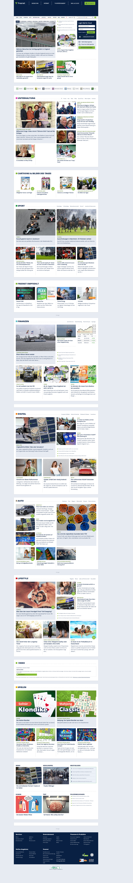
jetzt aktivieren (21, 674)
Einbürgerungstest (47, 838)
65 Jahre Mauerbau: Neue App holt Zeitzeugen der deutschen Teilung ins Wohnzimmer (72, 455)
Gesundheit (93, 578)
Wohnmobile (79, 501)
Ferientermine (19, 840)
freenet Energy (19, 857)
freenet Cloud (73, 838)
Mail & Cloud (75, 3)
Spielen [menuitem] (54, 17)
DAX (79, 338)
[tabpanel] (35, 39)
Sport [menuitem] (20, 17)
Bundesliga (59, 206)
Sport (21, 205)
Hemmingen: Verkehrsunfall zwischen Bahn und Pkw (80, 796)
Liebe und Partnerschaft (84, 578)
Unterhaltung (26, 98)
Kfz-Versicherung (74, 844)
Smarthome (93, 414)
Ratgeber (72, 578)
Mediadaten (59, 855)
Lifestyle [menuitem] (44, 17)
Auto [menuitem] (30, 17)
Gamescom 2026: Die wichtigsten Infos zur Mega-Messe (67, 451)
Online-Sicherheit (88, 837)
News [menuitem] (17, 17)
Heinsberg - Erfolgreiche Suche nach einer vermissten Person (82, 805)
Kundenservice (46, 852)
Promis (64, 98)
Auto (21, 500)
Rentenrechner (87, 842)
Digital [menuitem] (49, 17)
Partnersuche (32, 840)
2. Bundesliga (66, 206)
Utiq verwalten (46, 861)
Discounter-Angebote (75, 837)
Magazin (73, 501)
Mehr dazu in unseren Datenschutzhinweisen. (81, 677)
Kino (69, 98)
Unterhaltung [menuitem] (36, 17)
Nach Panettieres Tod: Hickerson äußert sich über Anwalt (66, 25)
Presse (58, 853)
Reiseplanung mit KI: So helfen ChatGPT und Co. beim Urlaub (68, 448)
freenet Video (32, 852)
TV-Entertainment (60, 3)
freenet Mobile (32, 853)
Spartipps (94, 321)
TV (61, 98)
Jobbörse (31, 837)
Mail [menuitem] (59, 17)
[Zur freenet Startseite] (20, 3)
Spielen (22, 687)
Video (72, 98)
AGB (44, 862)
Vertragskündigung (60, 859)
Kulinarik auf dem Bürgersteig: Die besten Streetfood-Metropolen (68, 617)
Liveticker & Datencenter (90, 206)
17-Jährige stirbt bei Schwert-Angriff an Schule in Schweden (66, 22)
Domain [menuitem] (63, 17)
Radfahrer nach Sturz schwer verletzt (78, 798)
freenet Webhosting (74, 842)
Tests (69, 501)
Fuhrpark (85, 501)
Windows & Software (84, 414)
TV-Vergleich (86, 844)
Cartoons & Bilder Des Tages (34, 173)
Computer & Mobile (65, 414)
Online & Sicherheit (75, 414)
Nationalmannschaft (74, 206)
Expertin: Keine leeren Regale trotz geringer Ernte (66, 352)
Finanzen (23, 321)
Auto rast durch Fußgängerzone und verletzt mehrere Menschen (83, 768)
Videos (57, 838)
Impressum (45, 855)
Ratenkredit (86, 838)
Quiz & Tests (80, 98)
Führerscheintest (92, 501)
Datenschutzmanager (48, 859)
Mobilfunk (35, 3)
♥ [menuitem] (66, 17)
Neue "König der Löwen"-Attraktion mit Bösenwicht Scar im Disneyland (69, 615)
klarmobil (31, 855)
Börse (17, 837)
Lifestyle (23, 578)
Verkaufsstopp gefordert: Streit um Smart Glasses (66, 453)
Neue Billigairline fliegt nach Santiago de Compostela (66, 613)
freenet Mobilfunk (20, 852)
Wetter (30, 838)
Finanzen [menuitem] (26, 17)
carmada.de (32, 857)
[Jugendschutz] (56, 867)
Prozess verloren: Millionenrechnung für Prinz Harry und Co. (82, 781)
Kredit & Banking (78, 321)
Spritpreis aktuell (20, 838)
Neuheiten (64, 501)
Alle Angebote (91, 3)
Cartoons (94, 98)
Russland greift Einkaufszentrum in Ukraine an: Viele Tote (66, 30)
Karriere (58, 857)
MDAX (79, 340)
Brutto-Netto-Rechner (89, 840)
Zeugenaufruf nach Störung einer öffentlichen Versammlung (82, 803)
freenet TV (18, 853)
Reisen (76, 578)
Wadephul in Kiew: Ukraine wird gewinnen (65, 27)
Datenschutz (46, 857)
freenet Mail (73, 840)
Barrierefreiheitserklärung (49, 853)
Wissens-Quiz (59, 840)
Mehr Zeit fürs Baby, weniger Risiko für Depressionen (81, 774)
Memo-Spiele (87, 98)
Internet (46, 3)
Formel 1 (82, 206)
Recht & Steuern (86, 321)
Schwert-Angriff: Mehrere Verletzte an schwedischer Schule (82, 771)
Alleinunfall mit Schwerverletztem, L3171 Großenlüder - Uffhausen (82, 800)
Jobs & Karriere (70, 321)
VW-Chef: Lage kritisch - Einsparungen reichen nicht (66, 361)
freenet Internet (19, 855)
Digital (22, 414)
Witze (76, 98)
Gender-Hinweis (60, 852)
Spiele (57, 837)
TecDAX (80, 342)
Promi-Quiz (45, 842)
